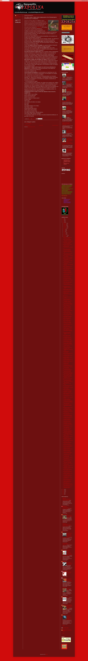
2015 (63, 219)
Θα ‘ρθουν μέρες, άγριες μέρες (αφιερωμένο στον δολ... (67, 421)
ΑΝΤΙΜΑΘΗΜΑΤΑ (65, 571)
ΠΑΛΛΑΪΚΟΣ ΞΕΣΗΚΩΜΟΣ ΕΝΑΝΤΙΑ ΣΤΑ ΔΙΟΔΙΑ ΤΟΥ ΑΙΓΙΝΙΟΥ (67, 333)
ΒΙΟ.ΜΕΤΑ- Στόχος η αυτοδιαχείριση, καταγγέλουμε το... (67, 294)
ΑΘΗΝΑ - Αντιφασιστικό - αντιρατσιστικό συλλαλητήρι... (67, 389)
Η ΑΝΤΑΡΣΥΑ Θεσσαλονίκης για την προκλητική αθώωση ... (68, 359)
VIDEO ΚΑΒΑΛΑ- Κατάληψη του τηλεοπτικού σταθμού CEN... (67, 431)
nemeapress (64, 561)
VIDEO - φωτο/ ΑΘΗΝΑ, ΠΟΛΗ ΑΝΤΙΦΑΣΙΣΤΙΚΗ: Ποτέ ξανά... (67, 375)
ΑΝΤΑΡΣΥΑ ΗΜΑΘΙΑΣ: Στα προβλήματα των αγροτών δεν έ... (67, 285)
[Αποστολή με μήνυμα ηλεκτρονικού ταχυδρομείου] (37, 118)
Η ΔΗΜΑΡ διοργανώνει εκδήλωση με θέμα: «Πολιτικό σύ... (67, 311)
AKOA (63, 625)
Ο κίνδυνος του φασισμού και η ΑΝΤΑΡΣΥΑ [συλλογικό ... (67, 419)
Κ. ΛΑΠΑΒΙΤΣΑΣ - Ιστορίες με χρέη (67, 241)
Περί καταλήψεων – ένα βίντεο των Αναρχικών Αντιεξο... (67, 411)
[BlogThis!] (38, 118)
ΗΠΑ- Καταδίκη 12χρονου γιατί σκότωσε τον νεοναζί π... (67, 471)
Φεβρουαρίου (65, 235)
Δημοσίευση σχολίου (28, 123)
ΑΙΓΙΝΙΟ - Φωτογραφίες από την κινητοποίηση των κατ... (67, 267)
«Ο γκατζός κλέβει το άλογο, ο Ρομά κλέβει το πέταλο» (69, 516)
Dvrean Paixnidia (65, 543)
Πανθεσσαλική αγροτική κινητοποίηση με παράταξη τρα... (68, 365)
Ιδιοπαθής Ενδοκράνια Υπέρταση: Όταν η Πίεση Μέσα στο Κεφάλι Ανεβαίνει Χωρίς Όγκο (67, 525)
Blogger (47, 654)
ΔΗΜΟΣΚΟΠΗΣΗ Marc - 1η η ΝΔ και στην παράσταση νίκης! (67, 341)
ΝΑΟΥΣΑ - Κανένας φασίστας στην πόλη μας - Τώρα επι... (67, 353)
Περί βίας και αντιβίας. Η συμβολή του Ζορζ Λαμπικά (67, 367)
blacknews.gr (65, 523)
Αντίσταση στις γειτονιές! (66, 550)
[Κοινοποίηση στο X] (39, 118)
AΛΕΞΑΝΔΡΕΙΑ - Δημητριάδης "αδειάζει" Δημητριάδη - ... (67, 439)
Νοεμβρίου (64, 224)
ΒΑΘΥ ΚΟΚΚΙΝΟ (65, 514)
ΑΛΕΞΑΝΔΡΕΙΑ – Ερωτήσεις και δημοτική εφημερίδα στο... (67, 475)
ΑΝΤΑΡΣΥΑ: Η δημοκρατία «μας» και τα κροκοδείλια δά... (67, 473)
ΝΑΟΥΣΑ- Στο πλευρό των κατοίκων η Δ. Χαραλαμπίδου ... (67, 444)
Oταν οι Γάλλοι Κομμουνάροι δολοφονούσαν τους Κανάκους (67, 303)
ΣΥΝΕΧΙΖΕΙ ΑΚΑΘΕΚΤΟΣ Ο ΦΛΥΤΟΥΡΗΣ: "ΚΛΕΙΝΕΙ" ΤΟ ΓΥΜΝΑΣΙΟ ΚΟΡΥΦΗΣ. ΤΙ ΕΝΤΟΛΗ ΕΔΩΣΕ (66, 99)
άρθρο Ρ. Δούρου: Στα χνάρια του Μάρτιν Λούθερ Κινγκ (67, 305)
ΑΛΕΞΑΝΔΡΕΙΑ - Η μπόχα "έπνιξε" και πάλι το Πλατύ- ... (67, 280)
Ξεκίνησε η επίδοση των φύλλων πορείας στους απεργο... (67, 324)
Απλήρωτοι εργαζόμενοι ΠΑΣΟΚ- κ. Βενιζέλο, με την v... (68, 435)
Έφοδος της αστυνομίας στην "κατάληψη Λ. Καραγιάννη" (67, 462)
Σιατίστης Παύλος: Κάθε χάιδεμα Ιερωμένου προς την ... (67, 291)
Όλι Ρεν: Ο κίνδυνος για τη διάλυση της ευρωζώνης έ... (68, 256)
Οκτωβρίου (64, 225)
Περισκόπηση (65, 506)
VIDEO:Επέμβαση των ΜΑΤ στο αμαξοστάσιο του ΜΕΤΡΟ (67, 316)
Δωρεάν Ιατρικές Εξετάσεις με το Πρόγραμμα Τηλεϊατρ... (67, 487)
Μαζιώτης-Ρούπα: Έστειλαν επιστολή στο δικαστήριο (67, 249)
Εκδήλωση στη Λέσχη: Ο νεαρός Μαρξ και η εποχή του (67, 245)
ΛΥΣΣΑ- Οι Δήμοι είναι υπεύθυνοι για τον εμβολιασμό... (67, 427)
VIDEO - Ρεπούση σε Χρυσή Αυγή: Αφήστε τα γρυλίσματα (67, 479)
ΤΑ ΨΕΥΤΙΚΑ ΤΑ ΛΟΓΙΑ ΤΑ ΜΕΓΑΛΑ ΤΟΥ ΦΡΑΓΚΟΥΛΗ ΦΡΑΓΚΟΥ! (68, 401)
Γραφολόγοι (64, 587)
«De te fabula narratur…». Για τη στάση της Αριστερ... (67, 456)
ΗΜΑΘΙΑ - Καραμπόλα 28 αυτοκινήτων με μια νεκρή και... (67, 347)
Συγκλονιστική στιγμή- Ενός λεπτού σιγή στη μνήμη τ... (68, 388)
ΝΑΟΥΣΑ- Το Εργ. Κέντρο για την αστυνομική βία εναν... (67, 413)
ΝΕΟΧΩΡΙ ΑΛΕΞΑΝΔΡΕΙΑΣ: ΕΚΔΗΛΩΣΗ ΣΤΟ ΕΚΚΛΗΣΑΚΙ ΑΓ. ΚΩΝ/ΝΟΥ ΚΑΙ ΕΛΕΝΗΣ (70, 108)
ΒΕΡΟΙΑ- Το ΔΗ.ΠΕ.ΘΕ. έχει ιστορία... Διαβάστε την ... (67, 318)
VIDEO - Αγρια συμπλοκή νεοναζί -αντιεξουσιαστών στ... (67, 403)
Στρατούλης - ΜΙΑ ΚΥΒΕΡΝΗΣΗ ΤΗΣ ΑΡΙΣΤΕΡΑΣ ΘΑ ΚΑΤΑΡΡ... (67, 343)
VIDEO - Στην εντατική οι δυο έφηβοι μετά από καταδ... (67, 309)
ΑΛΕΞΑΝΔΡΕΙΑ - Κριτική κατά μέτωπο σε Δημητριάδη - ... (67, 243)
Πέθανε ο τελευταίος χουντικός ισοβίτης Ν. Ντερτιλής (67, 276)
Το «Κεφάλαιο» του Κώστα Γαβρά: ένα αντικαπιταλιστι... (67, 261)
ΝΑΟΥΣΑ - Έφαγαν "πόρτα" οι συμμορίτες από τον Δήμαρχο (67, 410)
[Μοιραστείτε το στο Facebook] (40, 118)
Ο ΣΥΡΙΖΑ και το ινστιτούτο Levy (67, 378)
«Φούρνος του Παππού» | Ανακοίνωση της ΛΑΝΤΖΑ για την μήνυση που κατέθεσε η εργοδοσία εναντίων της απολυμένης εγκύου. (67, 553)
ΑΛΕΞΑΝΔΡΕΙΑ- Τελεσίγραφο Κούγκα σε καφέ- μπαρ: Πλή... (67, 339)
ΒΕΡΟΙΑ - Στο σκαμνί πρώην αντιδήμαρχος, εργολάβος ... (67, 322)
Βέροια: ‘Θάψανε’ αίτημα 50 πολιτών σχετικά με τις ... (67, 335)
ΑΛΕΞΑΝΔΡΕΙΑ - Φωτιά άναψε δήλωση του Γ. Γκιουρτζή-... (67, 391)
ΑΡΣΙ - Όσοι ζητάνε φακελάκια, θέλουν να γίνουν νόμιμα (67, 371)
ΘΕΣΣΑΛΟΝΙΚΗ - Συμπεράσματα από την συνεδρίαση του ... (67, 282)
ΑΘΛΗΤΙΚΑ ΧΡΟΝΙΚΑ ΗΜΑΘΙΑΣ (67, 605)
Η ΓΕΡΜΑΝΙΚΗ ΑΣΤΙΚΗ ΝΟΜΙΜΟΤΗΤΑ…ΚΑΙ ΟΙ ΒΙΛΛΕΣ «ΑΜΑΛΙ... (68, 349)
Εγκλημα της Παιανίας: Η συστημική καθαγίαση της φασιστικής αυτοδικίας (70, 131)
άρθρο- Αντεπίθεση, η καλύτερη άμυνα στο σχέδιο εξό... (67, 470)
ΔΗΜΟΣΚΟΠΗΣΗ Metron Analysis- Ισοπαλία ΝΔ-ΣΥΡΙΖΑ (68, 408)
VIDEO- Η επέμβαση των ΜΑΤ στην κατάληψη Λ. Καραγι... (68, 441)
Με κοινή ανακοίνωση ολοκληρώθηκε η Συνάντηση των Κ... (68, 247)
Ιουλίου (64, 229)
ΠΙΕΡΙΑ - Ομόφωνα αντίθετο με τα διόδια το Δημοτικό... (67, 393)
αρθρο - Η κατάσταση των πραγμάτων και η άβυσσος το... (67, 369)
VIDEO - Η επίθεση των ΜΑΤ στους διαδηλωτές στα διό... (68, 269)
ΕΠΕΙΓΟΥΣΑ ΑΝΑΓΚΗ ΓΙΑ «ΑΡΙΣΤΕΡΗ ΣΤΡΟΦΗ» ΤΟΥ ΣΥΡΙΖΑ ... (67, 287)
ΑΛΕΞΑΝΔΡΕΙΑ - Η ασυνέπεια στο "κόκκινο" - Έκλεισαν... (67, 345)
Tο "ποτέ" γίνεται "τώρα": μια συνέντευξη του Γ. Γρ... (67, 454)
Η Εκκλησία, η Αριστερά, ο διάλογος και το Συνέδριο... (67, 450)
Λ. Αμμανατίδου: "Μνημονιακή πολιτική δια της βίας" (67, 429)
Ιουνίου (64, 230)
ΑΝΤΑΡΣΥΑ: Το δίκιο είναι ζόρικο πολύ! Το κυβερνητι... (67, 328)
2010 (63, 491)
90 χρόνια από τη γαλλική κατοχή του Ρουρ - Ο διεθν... (67, 314)
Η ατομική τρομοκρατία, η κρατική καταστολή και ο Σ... (67, 274)
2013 (63, 222)
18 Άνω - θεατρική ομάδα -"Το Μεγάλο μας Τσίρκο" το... (67, 299)
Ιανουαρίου (64, 236)
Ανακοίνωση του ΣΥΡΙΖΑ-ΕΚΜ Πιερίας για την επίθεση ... (67, 272)
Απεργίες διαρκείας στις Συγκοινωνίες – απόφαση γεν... (67, 326)
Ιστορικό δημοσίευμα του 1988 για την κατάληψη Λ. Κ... (67, 458)
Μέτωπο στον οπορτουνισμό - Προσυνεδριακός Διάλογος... (67, 380)
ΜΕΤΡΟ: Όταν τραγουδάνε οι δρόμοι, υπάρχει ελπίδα (67, 320)
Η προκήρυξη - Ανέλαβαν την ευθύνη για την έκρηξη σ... (67, 307)
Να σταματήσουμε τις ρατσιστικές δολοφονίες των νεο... (67, 425)
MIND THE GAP (65, 295)
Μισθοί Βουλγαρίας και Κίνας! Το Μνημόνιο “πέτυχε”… (67, 357)
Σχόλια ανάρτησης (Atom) (31, 126)
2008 (63, 494)
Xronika (17, 15)
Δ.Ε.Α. (63, 633)
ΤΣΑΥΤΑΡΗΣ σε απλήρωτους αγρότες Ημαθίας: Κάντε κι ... (67, 313)
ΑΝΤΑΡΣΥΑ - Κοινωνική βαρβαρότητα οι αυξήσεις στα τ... (68, 448)
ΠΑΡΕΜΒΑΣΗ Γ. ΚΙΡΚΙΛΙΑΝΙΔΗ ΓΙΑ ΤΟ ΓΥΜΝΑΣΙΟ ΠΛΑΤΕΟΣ (70, 90)
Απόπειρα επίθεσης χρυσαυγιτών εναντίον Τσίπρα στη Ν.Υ (67, 254)
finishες (68, 597)
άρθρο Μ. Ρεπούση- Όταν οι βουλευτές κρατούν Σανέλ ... (67, 278)
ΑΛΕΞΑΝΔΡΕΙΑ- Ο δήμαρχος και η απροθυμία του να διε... (68, 466)
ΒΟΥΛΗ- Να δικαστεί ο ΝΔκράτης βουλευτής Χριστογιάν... (67, 446)
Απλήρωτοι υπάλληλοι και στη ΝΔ (67, 257)
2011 (63, 490)
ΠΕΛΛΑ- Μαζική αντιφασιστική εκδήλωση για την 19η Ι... (67, 442)
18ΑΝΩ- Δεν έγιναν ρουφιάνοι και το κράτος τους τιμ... (67, 395)
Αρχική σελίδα (41, 125)
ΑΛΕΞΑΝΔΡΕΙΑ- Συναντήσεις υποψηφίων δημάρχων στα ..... (67, 337)
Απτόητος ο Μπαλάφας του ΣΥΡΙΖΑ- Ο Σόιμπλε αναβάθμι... (67, 452)
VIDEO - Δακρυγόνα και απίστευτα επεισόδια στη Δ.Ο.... (67, 437)
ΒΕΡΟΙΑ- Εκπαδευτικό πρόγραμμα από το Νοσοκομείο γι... (68, 485)
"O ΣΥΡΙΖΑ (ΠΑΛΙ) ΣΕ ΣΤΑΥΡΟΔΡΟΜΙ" (66, 352)
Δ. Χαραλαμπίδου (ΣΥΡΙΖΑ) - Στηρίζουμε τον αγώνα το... (67, 270)
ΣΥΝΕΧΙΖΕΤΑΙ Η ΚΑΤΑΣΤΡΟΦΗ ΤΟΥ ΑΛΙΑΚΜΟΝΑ (69, 116)
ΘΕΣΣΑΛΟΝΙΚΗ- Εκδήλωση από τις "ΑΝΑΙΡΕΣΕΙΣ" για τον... (67, 433)
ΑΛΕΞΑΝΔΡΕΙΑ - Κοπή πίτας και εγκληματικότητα (67, 477)
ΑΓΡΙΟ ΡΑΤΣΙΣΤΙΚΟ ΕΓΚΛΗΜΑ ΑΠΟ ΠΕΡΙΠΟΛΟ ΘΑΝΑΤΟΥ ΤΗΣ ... (67, 406)
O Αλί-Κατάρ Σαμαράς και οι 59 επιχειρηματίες (67, 263)
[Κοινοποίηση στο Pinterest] (41, 118)
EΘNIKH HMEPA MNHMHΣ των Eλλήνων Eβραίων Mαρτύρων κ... (67, 331)
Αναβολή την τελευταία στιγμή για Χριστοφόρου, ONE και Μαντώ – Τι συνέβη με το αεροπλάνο (67, 500)
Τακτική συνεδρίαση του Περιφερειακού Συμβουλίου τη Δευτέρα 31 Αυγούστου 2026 (67, 508)
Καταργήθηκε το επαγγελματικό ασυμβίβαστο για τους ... (67, 377)
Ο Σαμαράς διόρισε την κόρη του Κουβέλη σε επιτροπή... (67, 460)
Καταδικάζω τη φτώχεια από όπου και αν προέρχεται (67, 464)
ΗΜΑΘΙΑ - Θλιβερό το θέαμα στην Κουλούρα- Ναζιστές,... (67, 289)
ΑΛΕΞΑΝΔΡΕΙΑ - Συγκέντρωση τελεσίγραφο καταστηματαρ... (67, 423)
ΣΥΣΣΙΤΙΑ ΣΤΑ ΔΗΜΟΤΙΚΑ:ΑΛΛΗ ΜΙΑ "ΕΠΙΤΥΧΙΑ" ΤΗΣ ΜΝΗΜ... (67, 415)
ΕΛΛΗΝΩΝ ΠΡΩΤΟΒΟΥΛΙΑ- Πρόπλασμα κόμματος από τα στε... (67, 252)
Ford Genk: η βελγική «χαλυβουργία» (66, 363)
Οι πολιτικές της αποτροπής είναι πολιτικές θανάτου (67, 355)
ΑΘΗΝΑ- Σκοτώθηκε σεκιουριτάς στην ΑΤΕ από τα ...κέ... (67, 259)
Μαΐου (64, 231)
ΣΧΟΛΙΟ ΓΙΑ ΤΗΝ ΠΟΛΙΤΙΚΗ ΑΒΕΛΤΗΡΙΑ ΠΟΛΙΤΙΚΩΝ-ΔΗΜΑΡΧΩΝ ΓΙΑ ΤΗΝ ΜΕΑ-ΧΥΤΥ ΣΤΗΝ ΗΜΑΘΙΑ (67, 123)
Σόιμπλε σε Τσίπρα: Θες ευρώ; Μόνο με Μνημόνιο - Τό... (67, 481)
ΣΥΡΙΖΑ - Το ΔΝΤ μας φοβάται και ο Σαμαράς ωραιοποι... (68, 382)
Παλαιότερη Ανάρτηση (55, 125)
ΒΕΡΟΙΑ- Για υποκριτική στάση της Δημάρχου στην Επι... (68, 361)
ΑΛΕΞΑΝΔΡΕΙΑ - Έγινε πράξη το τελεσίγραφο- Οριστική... (67, 301)
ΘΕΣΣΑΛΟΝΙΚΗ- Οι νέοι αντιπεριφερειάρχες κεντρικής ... (67, 483)
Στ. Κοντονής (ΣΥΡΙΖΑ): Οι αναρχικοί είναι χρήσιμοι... (67, 399)
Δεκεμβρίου (65, 223)
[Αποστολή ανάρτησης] (36, 118)
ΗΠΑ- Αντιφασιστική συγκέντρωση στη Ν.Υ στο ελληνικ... (67, 386)
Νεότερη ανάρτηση (27, 125)
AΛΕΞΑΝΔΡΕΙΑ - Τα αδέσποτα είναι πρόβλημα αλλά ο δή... (68, 468)
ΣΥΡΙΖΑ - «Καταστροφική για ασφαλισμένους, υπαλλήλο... (67, 240)
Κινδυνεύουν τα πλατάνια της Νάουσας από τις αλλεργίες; (70, 82)
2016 (63, 218)
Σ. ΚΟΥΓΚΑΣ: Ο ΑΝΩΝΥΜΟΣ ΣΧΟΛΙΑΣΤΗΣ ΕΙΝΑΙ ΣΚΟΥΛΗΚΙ (69, 75)
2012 (63, 489)
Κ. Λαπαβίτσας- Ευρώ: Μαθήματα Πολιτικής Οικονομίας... (67, 417)
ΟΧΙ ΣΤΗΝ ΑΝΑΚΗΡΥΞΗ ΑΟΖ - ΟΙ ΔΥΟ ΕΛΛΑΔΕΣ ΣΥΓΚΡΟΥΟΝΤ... (68, 373)
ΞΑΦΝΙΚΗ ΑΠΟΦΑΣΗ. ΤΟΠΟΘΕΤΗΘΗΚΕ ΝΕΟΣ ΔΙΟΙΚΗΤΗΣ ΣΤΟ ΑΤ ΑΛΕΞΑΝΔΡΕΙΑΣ (70, 151)
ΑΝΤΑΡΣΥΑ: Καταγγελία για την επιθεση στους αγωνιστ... (67, 238)
